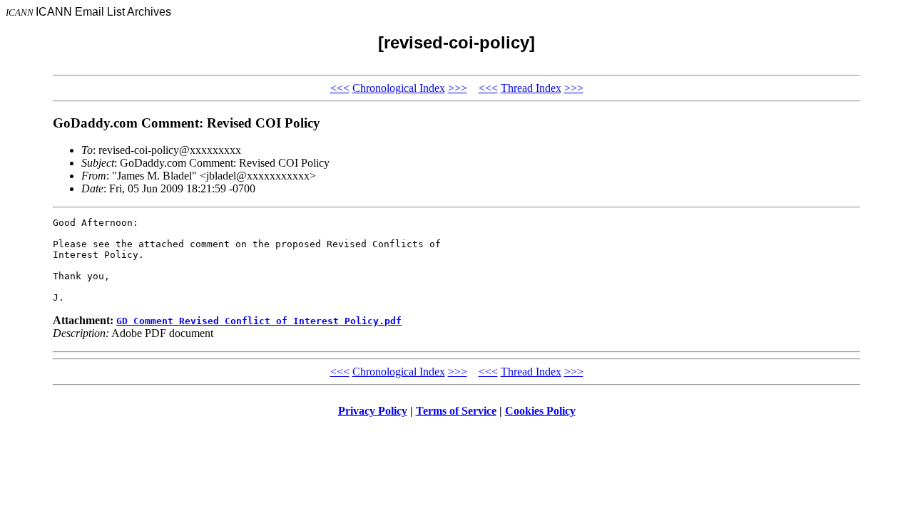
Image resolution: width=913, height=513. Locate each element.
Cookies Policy (540, 411)
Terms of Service (456, 411)
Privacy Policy (372, 411)
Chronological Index (398, 88)
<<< (340, 88)
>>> (457, 88)
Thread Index (531, 88)
